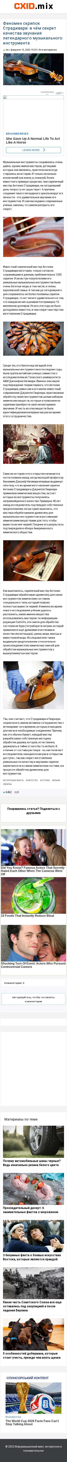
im (7, 49)
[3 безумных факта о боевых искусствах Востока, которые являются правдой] (33, 1236)
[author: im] (4, 49)
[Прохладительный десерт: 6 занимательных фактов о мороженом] (33, 1189)
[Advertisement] (33, 1069)
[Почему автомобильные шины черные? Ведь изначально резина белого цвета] (33, 1142)
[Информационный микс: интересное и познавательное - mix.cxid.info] (33, 9)
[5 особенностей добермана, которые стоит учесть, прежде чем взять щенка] (33, 1334)
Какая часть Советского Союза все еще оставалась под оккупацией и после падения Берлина (32, 1306)
